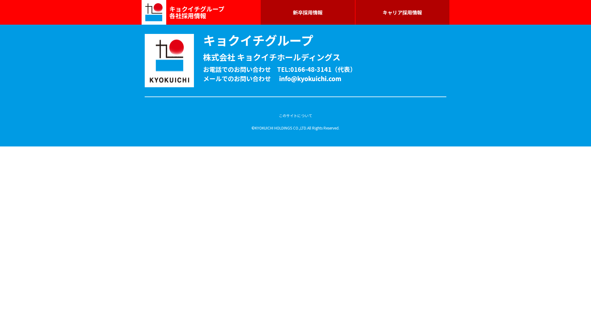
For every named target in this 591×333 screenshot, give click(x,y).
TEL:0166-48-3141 (304, 69)
